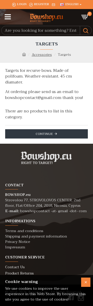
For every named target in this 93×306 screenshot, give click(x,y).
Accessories (42, 54)
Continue (44, 133)
